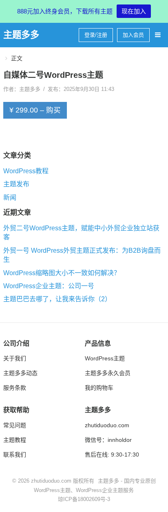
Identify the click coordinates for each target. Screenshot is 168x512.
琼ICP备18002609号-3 (84, 499)
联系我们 (14, 454)
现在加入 (134, 11)
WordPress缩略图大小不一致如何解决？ (61, 272)
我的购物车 (99, 387)
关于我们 (14, 358)
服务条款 (14, 387)
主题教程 (14, 440)
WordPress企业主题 (99, 490)
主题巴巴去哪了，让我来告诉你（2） (57, 299)
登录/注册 (95, 35)
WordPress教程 (26, 171)
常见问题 (14, 425)
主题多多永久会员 (107, 373)
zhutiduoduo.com (107, 425)
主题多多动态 (20, 373)
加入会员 (133, 35)
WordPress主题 (105, 358)
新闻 (9, 197)
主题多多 (21, 35)
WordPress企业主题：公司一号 (48, 285)
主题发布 (16, 184)
